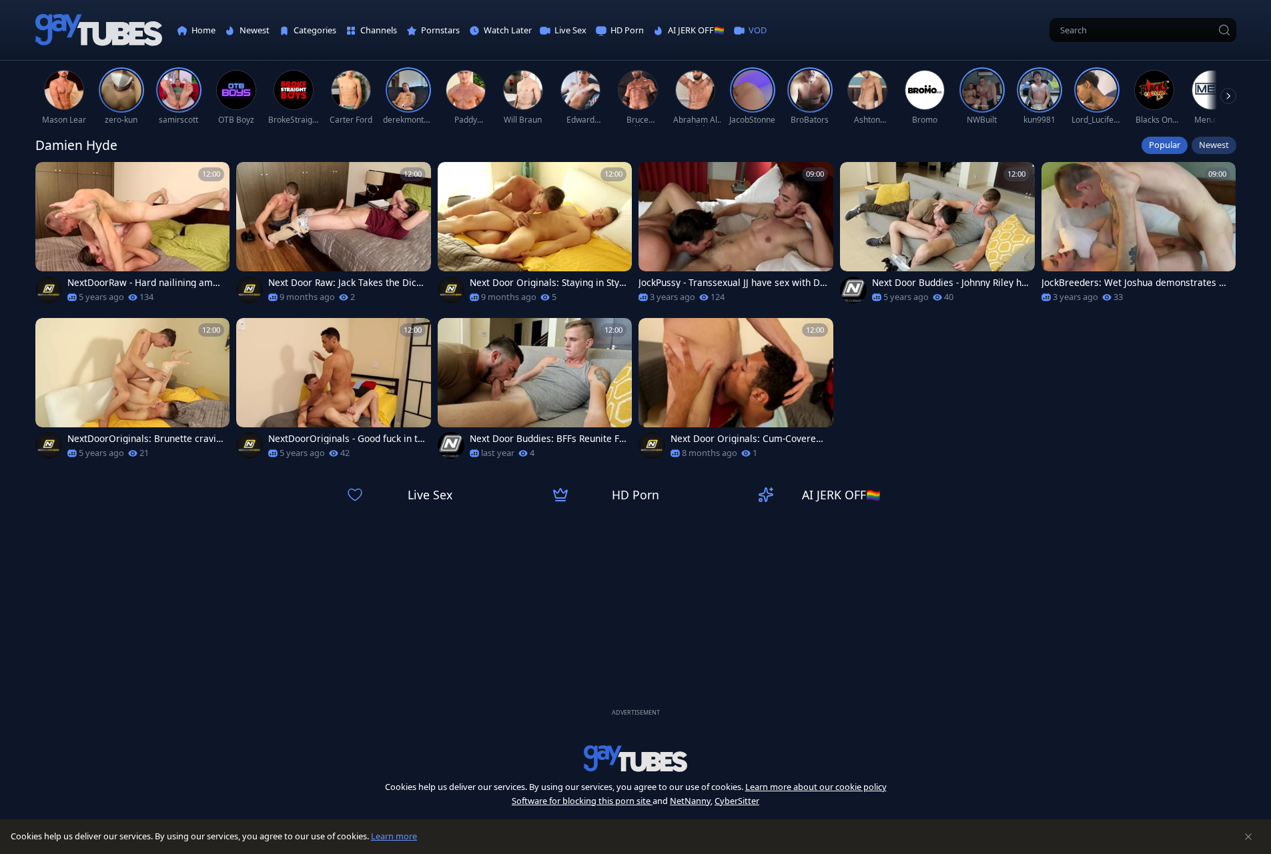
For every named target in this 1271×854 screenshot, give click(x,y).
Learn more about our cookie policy (816, 787)
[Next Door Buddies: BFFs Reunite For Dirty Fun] (535, 392)
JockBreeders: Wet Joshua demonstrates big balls (1134, 282)
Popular (1164, 145)
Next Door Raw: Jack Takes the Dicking (346, 282)
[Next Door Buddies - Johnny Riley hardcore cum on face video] (937, 236)
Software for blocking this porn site (582, 801)
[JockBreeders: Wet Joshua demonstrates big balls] (1138, 236)
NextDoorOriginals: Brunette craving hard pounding (144, 438)
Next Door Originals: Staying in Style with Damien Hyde (546, 282)
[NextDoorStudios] (48, 290)
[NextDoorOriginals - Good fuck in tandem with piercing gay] (333, 392)
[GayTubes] (98, 30)
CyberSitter (737, 801)
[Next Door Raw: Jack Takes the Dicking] (333, 236)
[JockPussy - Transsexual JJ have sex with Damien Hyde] (736, 236)
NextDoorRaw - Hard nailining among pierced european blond (145, 282)
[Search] (1224, 30)
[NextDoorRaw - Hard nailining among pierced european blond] (132, 236)
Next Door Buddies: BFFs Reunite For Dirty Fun (547, 438)
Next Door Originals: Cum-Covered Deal (746, 438)
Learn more (394, 836)
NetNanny (690, 801)
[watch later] (51, 178)
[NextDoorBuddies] (853, 290)
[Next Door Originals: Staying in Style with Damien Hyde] (535, 236)
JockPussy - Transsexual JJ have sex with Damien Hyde (732, 282)
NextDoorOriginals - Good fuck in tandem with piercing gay (345, 438)
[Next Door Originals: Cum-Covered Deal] (736, 392)
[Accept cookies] (1248, 837)
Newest (1214, 145)
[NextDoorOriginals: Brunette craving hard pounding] (132, 392)
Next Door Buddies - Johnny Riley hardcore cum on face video (949, 282)
